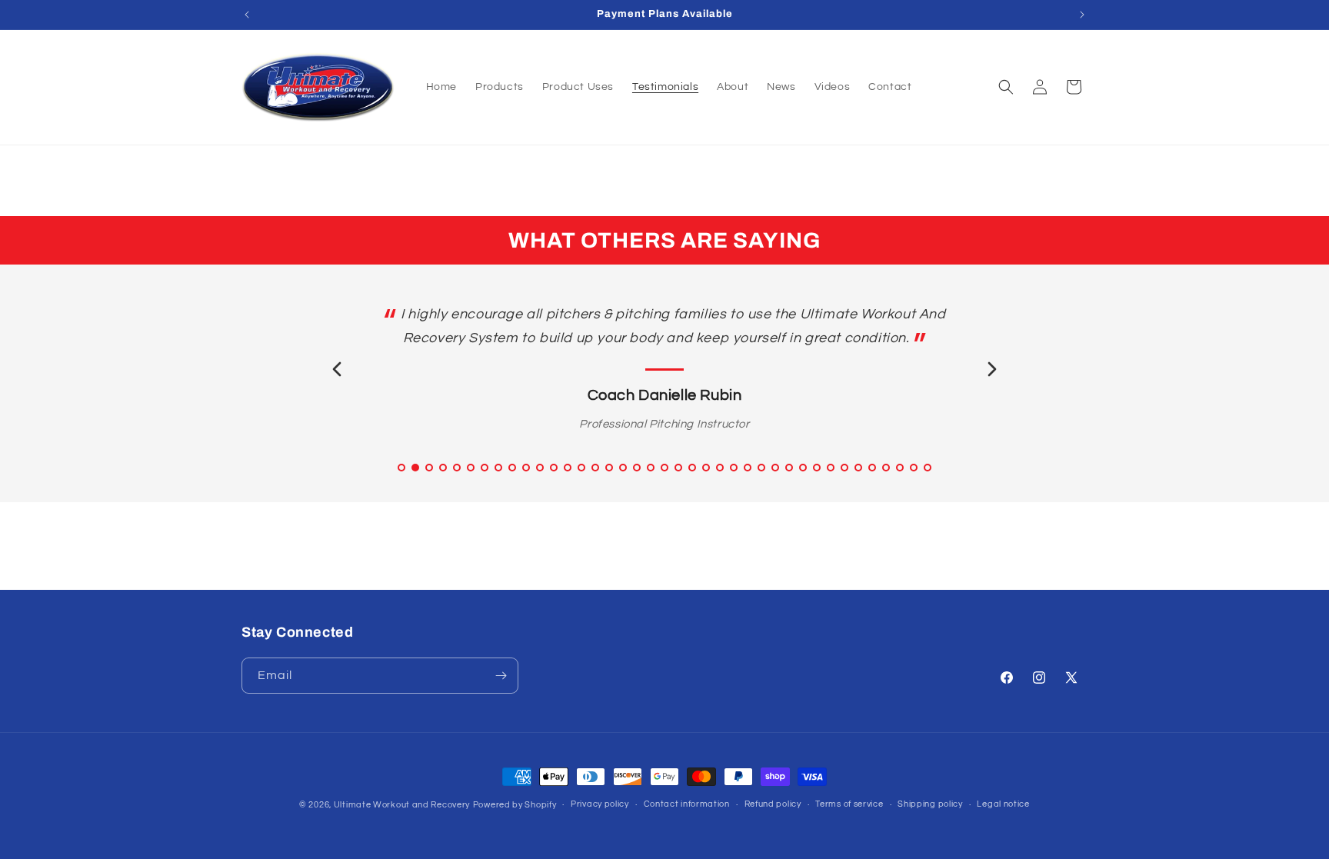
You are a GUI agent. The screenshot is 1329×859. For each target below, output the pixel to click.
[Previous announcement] (247, 14)
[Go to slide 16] (609, 467)
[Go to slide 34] (858, 467)
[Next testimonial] (992, 369)
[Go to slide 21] (678, 467)
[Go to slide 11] (540, 467)
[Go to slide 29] (789, 467)
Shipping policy (930, 804)
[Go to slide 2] (415, 467)
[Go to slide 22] (692, 467)
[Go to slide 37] (900, 467)
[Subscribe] (501, 676)
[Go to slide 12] (554, 467)
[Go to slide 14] (581, 467)
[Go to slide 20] (664, 467)
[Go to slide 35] (872, 467)
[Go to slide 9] (512, 467)
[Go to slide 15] (595, 467)
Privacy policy (600, 804)
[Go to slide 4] (443, 467)
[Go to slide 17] (623, 467)
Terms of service (849, 804)
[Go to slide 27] (761, 467)
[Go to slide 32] (830, 467)
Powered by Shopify (515, 805)
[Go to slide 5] (457, 467)
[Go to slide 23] (706, 467)
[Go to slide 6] (471, 467)
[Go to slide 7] (484, 467)
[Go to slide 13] (567, 467)
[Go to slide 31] (817, 467)
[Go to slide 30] (803, 467)
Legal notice (1003, 804)
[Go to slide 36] (886, 467)
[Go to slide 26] (747, 467)
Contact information (687, 804)
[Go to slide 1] (401, 467)
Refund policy (772, 804)
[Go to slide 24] (720, 467)
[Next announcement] (1082, 14)
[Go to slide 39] (927, 467)
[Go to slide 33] (844, 467)
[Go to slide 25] (734, 467)
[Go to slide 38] (914, 467)
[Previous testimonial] (336, 369)
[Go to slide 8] (498, 467)
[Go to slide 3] (429, 467)
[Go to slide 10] (526, 467)
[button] (1006, 87)
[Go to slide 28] (775, 467)
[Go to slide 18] (637, 467)
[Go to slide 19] (651, 467)
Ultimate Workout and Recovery (402, 805)
